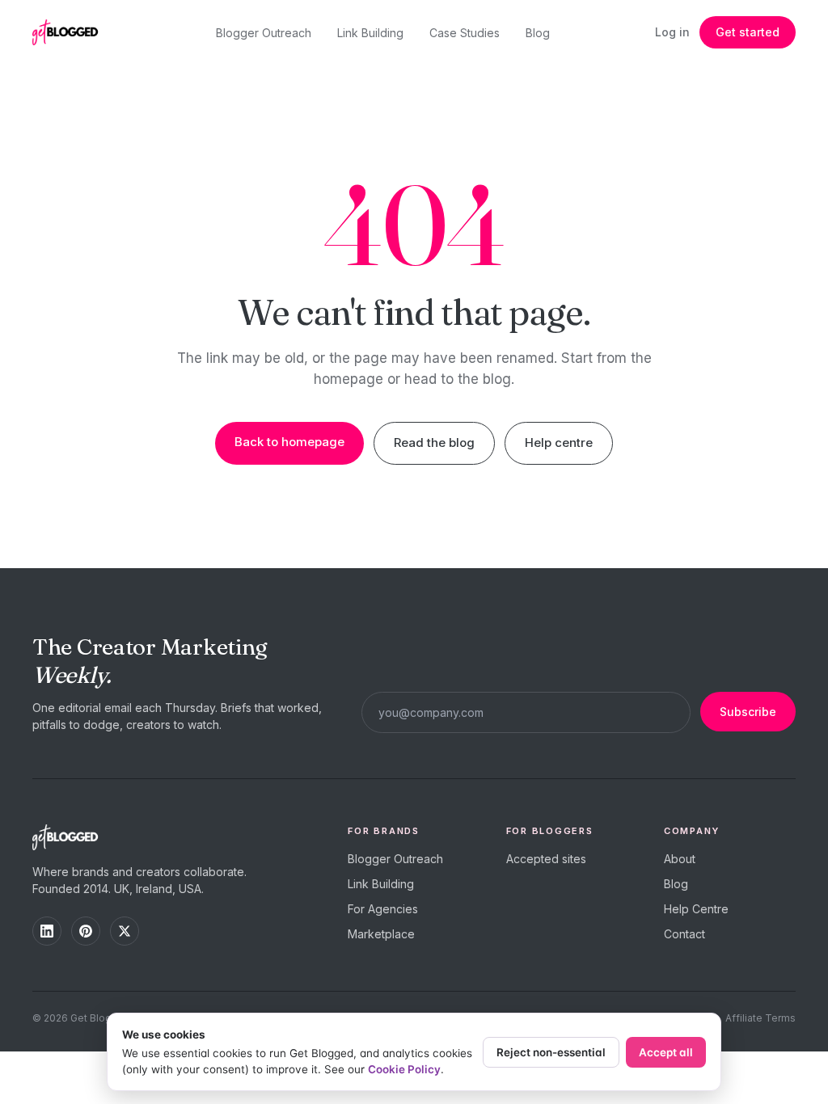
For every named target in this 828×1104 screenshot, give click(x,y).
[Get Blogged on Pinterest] (85, 931)
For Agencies (383, 909)
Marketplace (381, 934)
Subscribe (748, 711)
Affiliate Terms (760, 1018)
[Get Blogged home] (71, 32)
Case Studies (464, 33)
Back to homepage (289, 441)
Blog (538, 33)
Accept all (666, 1052)
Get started (747, 32)
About (679, 859)
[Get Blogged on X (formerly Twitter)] (124, 931)
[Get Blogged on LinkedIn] (46, 931)
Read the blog (434, 442)
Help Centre (696, 909)
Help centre (559, 442)
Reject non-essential (551, 1052)
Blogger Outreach (263, 33)
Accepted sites (546, 859)
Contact (684, 934)
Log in (672, 32)
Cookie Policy (404, 1069)
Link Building (370, 33)
